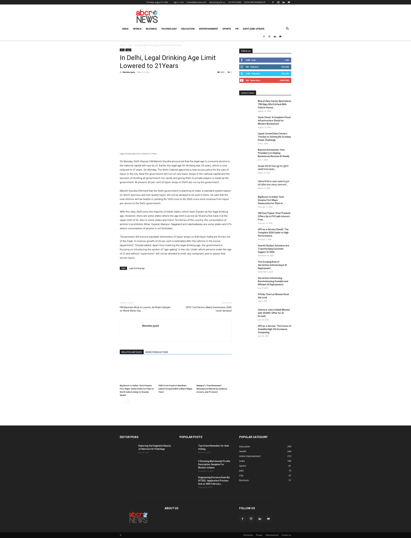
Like (287, 60)
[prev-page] (122, 402)
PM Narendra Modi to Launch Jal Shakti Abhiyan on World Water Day (145, 309)
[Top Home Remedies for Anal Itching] (187, 449)
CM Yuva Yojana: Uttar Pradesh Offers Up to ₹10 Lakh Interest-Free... (274, 216)
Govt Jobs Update (253, 28)
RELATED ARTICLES (132, 352)
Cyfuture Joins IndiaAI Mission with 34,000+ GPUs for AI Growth (274, 312)
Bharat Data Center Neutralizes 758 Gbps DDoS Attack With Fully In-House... (274, 104)
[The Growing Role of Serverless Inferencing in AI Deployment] (247, 265)
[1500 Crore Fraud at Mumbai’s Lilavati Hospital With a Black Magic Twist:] (175, 371)
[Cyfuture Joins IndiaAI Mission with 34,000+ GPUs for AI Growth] (247, 313)
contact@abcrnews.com (196, 2)
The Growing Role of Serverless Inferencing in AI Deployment (272, 265)
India (125, 28)
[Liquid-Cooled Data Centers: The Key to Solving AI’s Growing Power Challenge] (247, 137)
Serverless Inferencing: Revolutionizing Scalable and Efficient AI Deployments (273, 281)
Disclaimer (248, 535)
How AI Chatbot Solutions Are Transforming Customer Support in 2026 (273, 248)
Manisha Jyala (129, 72)
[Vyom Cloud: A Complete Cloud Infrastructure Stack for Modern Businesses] (247, 121)
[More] (152, 79)
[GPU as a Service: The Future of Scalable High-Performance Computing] (247, 330)
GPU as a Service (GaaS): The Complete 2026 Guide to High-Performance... (273, 232)
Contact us (286, 535)
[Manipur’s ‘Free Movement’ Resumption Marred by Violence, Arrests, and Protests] (214, 371)
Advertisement (272, 535)
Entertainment (208, 28)
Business (151, 28)
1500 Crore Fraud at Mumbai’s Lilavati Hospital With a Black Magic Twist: (175, 388)
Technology (169, 28)
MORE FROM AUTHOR (157, 352)
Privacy (259, 535)
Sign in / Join (179, 2)
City (130, 45)
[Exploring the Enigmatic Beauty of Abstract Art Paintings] (128, 449)
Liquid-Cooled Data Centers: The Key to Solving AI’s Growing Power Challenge (274, 136)
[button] (287, 29)
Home (122, 45)
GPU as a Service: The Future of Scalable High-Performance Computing (274, 329)
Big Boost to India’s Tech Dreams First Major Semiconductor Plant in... (271, 200)
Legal (128, 50)
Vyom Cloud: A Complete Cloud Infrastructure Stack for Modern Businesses (274, 120)
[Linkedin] (283, 2)
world (137, 28)
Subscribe (284, 80)
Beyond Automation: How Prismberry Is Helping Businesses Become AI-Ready (273, 153)
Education (188, 28)
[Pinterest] (138, 79)
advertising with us (217, 2)
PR (237, 28)
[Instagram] (278, 2)
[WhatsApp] (145, 79)
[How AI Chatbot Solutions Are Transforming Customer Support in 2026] (247, 249)
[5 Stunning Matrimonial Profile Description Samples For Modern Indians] (187, 465)
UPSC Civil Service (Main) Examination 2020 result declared (209, 309)
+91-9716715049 (234, 2)
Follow (285, 67)
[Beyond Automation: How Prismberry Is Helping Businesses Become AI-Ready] (247, 153)
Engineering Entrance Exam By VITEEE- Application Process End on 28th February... (214, 480)
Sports (227, 28)
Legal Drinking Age (137, 268)
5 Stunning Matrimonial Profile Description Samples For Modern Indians (214, 464)
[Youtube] (288, 2)
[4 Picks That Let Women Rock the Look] (247, 298)
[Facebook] (273, 2)
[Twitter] (130, 79)
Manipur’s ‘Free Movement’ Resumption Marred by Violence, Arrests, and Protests (212, 388)
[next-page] (127, 402)
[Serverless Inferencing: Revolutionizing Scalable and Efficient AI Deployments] (247, 282)
